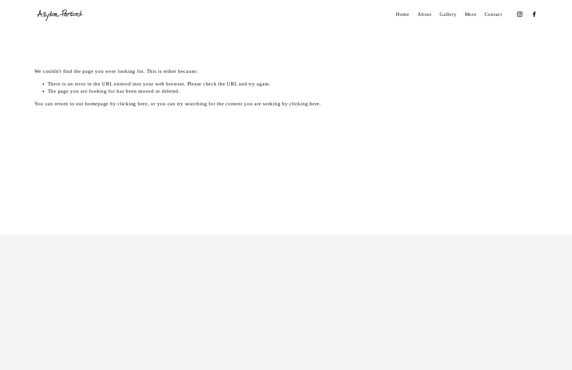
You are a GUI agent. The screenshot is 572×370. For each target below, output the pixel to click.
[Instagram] (519, 14)
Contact (493, 14)
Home (402, 14)
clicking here (133, 103)
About (424, 14)
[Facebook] (534, 14)
